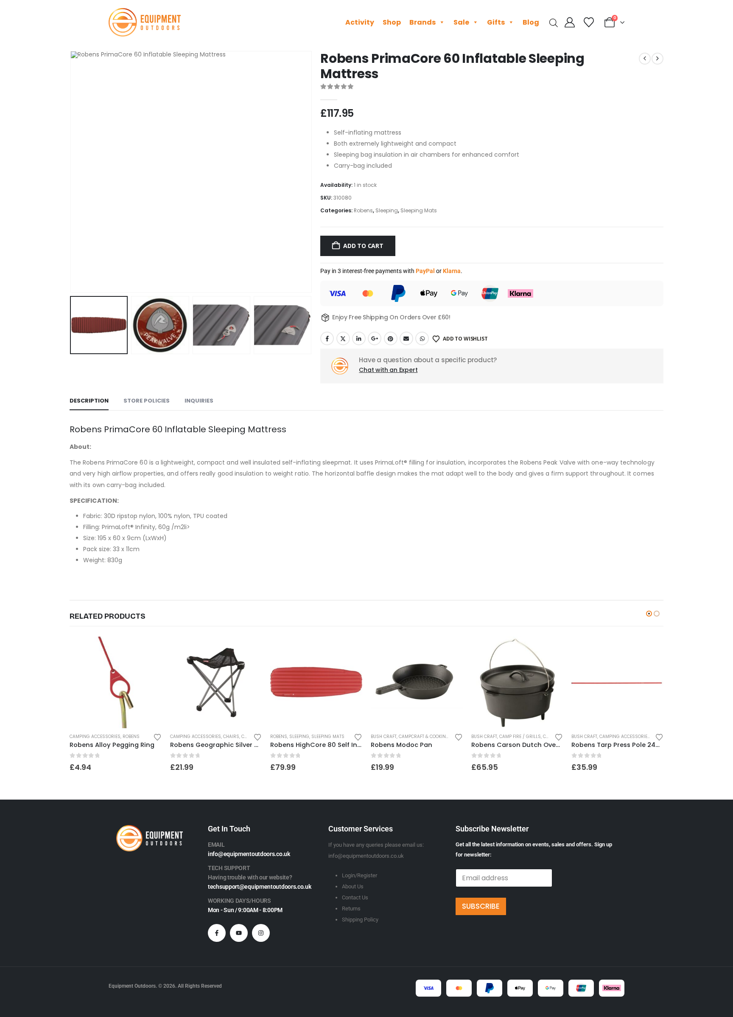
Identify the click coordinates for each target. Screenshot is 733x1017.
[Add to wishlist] (157, 736)
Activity (359, 22)
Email (406, 338)
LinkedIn (359, 338)
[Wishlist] (588, 22)
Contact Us (355, 897)
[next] (657, 59)
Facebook (327, 338)
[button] (71, 172)
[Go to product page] (116, 683)
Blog (531, 22)
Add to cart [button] (147, 650)
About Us (353, 886)
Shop (392, 22)
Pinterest (390, 338)
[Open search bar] (553, 22)
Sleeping (386, 210)
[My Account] (570, 22)
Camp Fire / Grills (520, 736)
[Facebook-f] (217, 933)
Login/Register (359, 875)
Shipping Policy (360, 919)
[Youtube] (239, 933)
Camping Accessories (95, 736)
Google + (374, 338)
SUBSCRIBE (481, 906)
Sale (461, 22)
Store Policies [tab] (146, 401)
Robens (363, 210)
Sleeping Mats (418, 210)
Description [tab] (89, 401)
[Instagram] (261, 933)
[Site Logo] (145, 22)
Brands (422, 22)
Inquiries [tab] (199, 401)
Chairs (231, 736)
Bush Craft (384, 736)
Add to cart (363, 246)
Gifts (496, 22)
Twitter (343, 338)
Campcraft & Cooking (424, 736)
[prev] (645, 59)
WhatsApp (422, 338)
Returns (351, 908)
